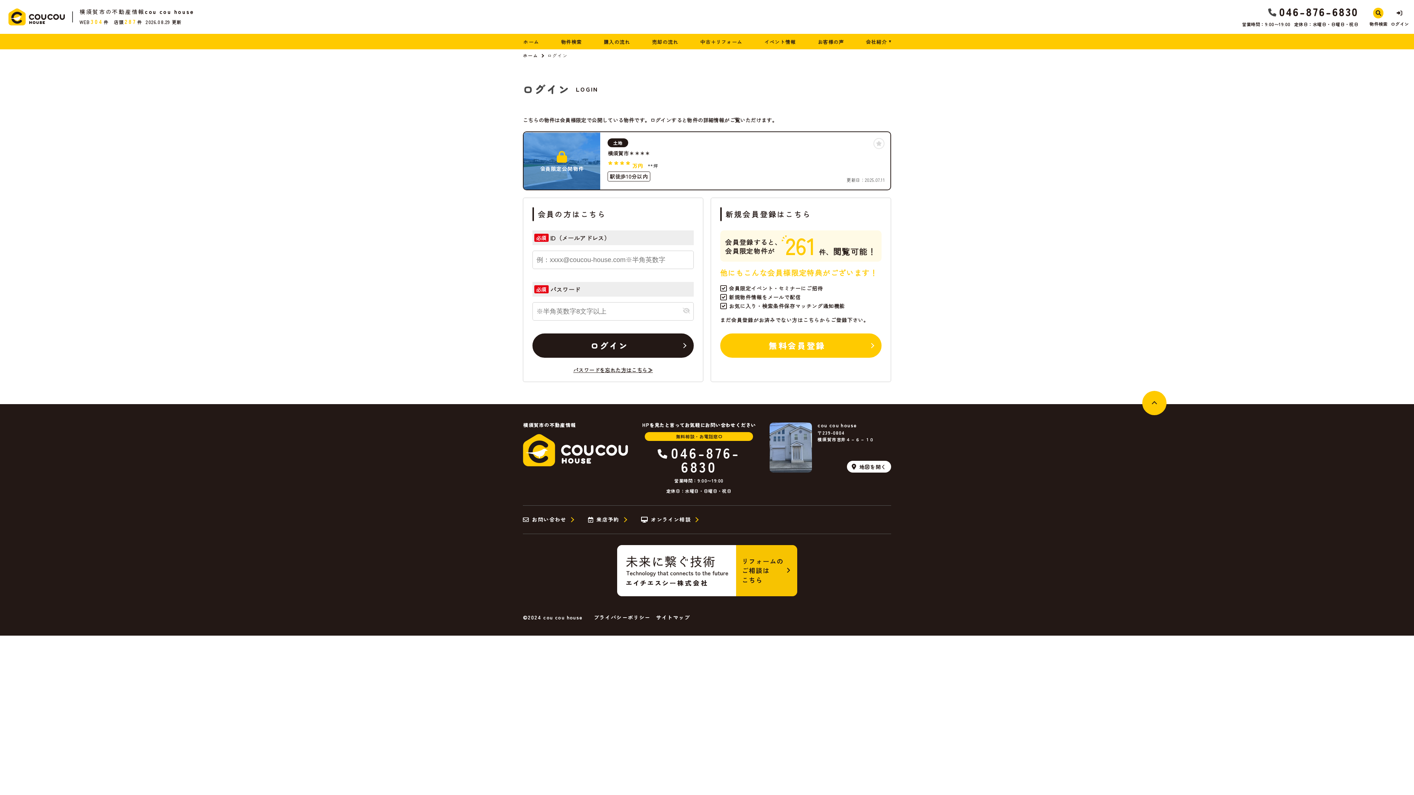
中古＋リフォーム (721, 41)
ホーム (531, 41)
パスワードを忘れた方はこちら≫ (613, 370)
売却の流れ (665, 41)
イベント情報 (780, 41)
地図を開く (873, 466)
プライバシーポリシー (622, 617)
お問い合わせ (549, 520)
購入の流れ (617, 41)
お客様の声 (831, 41)
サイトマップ (673, 617)
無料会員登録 (797, 345)
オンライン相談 (671, 520)
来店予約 (608, 520)
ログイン (609, 345)
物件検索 (571, 41)
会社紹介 (876, 41)
